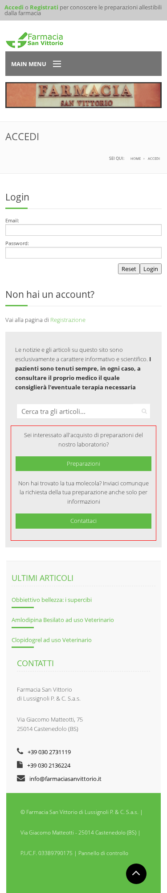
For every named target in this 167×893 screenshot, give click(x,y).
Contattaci (83, 521)
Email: (12, 220)
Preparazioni (83, 463)
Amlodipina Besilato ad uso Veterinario (63, 620)
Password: (17, 243)
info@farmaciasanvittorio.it (65, 779)
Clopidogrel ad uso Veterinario (52, 640)
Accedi (14, 7)
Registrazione (68, 320)
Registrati (44, 7)
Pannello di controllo (103, 853)
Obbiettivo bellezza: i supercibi (52, 600)
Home (135, 158)
